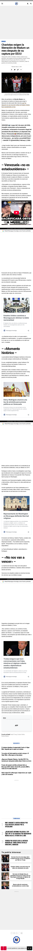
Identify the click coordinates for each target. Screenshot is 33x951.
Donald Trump (13, 734)
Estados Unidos (21, 734)
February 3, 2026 (25, 140)
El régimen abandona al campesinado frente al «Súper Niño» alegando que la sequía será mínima (16, 748)
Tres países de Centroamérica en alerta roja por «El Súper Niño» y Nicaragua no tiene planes (15, 754)
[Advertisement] (16, 22)
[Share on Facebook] (11, 69)
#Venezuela (10, 134)
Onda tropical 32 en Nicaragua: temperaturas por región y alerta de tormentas (16, 773)
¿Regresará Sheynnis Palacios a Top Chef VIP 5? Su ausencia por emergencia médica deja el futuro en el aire (16, 760)
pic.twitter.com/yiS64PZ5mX (21, 138)
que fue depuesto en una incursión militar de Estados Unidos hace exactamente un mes (16, 105)
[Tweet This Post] (14, 69)
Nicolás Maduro (5, 736)
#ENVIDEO (5, 125)
